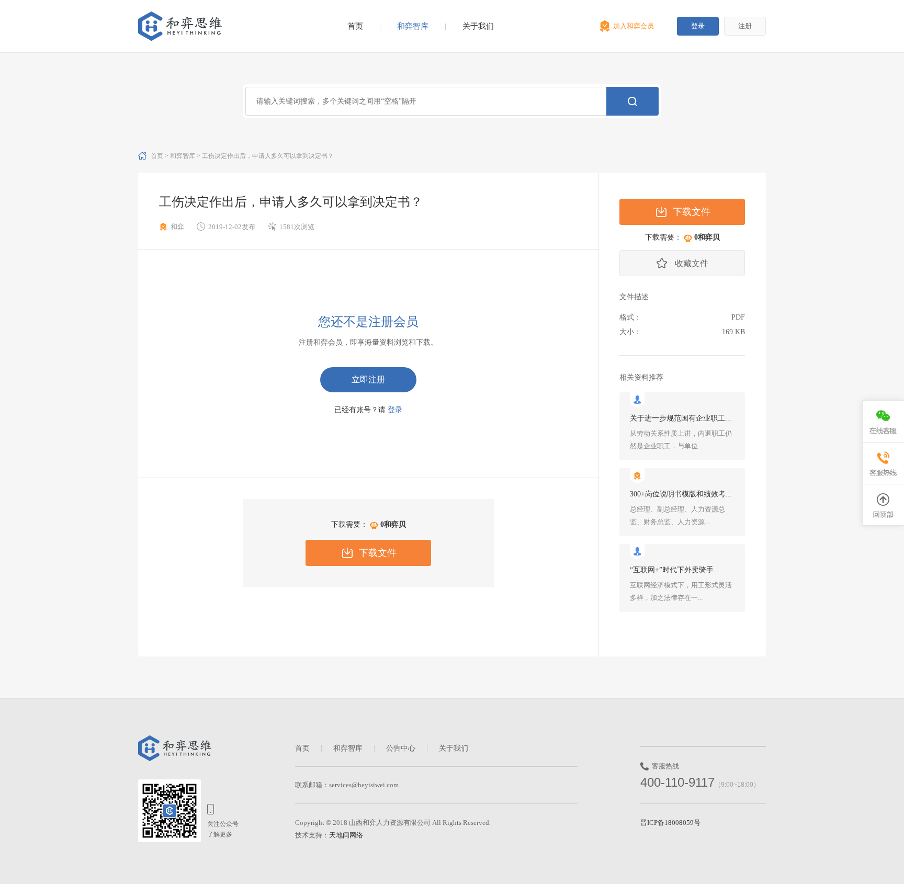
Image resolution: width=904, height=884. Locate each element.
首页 (355, 26)
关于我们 (478, 26)
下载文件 (378, 553)
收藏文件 (691, 263)
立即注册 (368, 379)
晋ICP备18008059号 (670, 822)
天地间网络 (346, 835)
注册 (745, 26)
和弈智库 (412, 26)
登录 (698, 26)
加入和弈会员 (633, 26)
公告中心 (400, 748)
